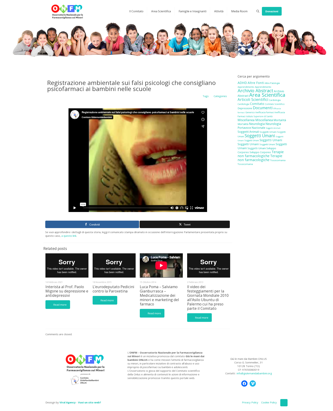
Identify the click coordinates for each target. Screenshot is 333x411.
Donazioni (271, 11)
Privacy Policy (250, 402)
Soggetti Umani (268, 131)
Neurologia (257, 124)
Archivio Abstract (255, 90)
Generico (250, 112)
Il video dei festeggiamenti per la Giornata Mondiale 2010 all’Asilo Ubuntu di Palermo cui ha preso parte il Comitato (208, 297)
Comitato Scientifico (275, 104)
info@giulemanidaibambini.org (254, 373)
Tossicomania (277, 160)
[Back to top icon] (284, 402)
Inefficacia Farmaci (264, 112)
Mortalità (280, 120)
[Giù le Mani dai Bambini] (67, 11)
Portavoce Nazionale (251, 128)
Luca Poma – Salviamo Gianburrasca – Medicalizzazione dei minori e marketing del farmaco (159, 295)
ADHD (242, 82)
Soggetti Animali (273, 128)
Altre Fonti (256, 82)
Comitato (257, 104)
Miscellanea (246, 120)
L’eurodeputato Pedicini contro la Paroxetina (113, 288)
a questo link (68, 235)
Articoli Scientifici (253, 99)
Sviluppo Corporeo (260, 152)
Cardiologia (275, 100)
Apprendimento (246, 86)
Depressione (245, 108)
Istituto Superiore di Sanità (259, 116)
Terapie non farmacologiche (261, 154)
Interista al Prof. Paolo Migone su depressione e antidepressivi (66, 291)
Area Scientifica (267, 94)
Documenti (263, 107)
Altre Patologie (272, 83)
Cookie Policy (269, 402)
